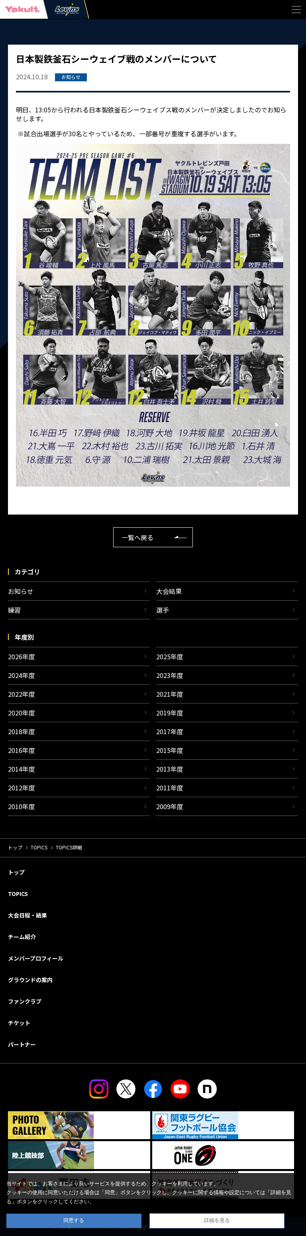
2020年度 (21, 712)
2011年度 (169, 787)
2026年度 (21, 656)
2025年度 (169, 656)
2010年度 (21, 806)
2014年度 (21, 769)
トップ (15, 847)
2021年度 (169, 694)
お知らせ (20, 591)
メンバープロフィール (35, 958)
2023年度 (169, 675)
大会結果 (169, 591)
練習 (14, 610)
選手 (162, 610)
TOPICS (39, 847)
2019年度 (169, 712)
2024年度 (21, 675)
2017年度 (169, 731)
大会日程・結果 (27, 915)
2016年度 (21, 750)
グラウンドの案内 (30, 980)
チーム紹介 (22, 937)
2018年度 (21, 731)
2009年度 (169, 806)
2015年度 (169, 750)
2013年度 (169, 769)
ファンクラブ (24, 1001)
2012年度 (21, 787)
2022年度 (21, 694)
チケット (19, 1023)
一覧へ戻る (137, 537)
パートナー (22, 1044)
